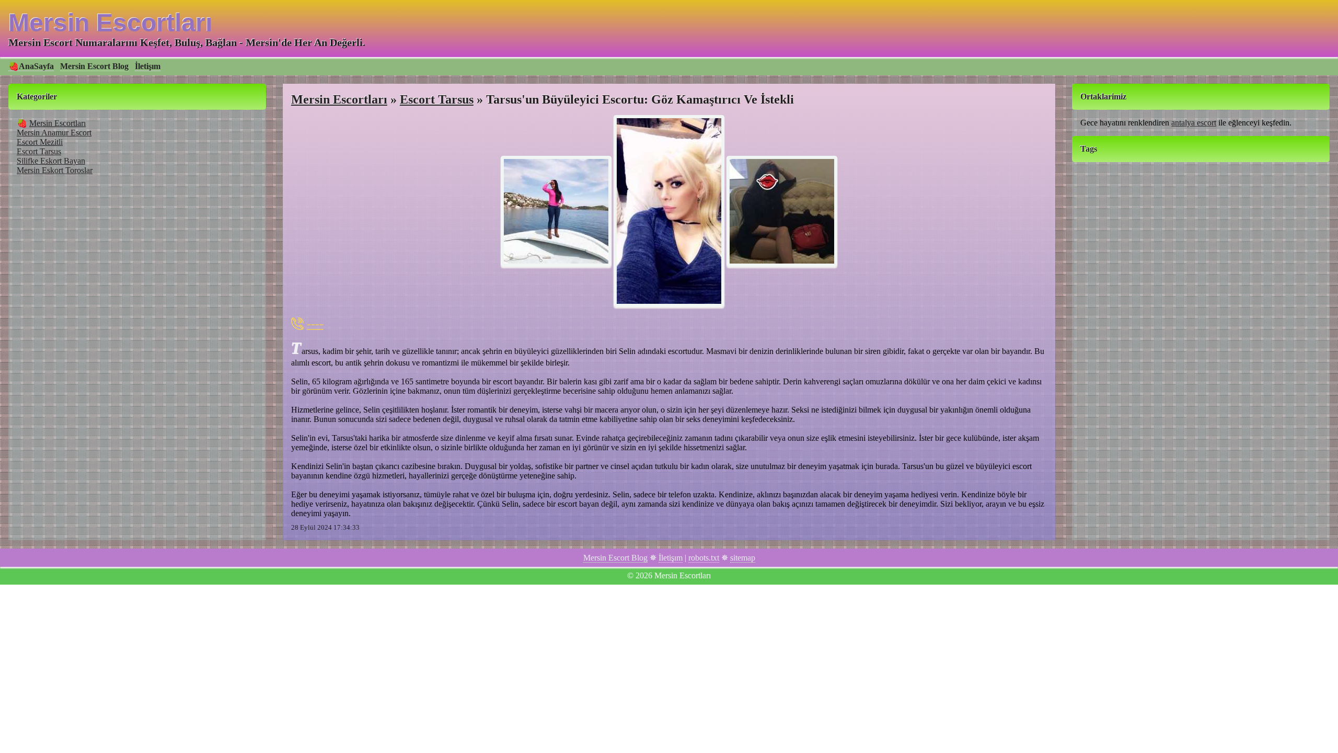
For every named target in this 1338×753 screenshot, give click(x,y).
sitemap (742, 557)
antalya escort (1193, 122)
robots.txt (703, 557)
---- (315, 323)
